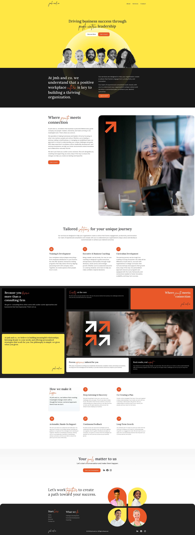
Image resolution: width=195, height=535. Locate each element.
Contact (143, 4)
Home (49, 515)
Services (135, 4)
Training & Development (72, 515)
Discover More (91, 34)
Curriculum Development (73, 518)
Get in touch (104, 34)
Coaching (68, 520)
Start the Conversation (91, 470)
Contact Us (51, 521)
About (128, 4)
